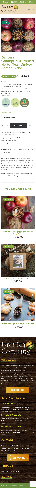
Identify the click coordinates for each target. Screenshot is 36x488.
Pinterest (15, 471)
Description (6, 149)
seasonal (4, 140)
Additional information (23, 149)
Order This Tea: (6, 113)
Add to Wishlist (30, 125)
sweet (10, 140)
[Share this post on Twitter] (4, 144)
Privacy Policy (22, 485)
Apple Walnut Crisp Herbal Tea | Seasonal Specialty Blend (18, 232)
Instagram (6, 471)
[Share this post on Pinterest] (7, 144)
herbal (7, 138)
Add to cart (18, 125)
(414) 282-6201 (21, 432)
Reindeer (26, 138)
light (11, 138)
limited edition (17, 138)
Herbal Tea (26, 132)
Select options (18, 215)
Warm (14, 140)
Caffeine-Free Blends (16, 132)
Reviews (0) (5, 152)
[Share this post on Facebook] (1, 144)
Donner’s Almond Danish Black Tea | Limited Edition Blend (18, 324)
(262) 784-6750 (21, 421)
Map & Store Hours (8, 409)
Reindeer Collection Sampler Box (12, 176)
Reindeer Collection (7, 135)
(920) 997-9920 (21, 409)
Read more (18, 262)
